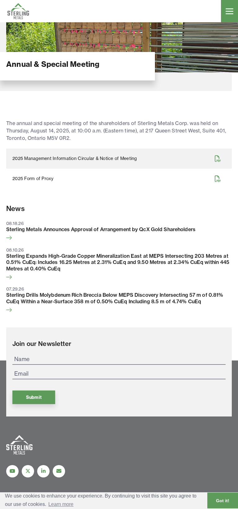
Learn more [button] (60, 504)
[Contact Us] (59, 471)
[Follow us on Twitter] (28, 471)
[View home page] (19, 452)
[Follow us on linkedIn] (43, 471)
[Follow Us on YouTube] (12, 471)
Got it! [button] (222, 500)
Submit (34, 397)
